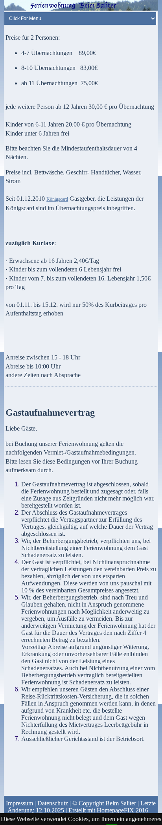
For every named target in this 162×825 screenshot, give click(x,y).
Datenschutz (52, 803)
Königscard (57, 199)
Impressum (19, 803)
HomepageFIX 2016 (122, 810)
